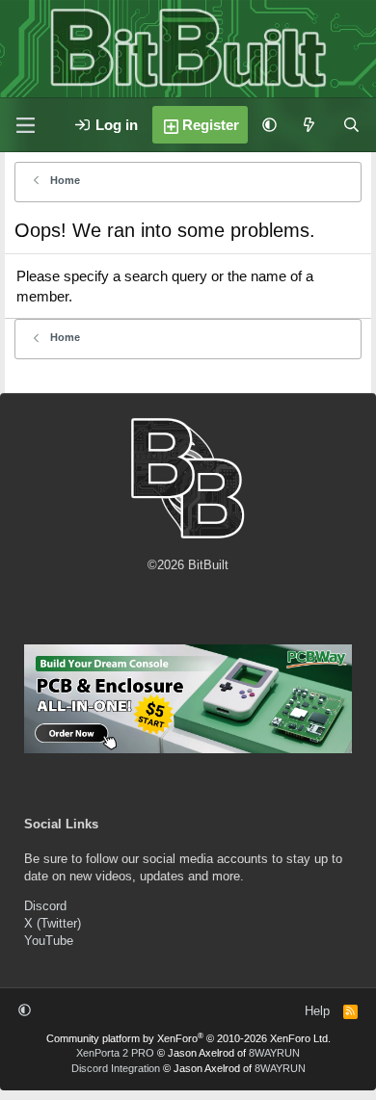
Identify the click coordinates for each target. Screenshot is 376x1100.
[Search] (351, 124)
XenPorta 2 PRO (115, 1053)
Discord (45, 906)
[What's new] (309, 124)
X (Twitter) (52, 923)
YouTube (48, 940)
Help (317, 1011)
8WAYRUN (274, 1053)
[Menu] (25, 125)
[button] (269, 124)
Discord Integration (115, 1068)
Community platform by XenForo (188, 1038)
